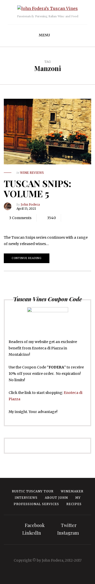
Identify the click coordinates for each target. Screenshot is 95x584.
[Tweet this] (18, 225)
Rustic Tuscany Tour (32, 491)
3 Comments (20, 218)
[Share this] (10, 225)
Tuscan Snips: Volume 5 (37, 188)
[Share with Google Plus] (25, 225)
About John (56, 498)
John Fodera (30, 204)
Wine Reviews (32, 173)
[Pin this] (33, 225)
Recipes (74, 504)
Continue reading (27, 258)
